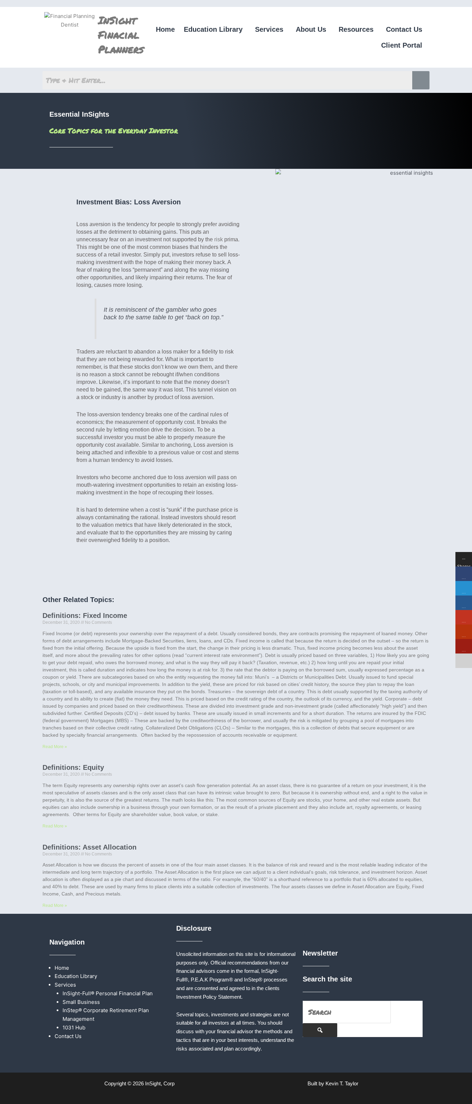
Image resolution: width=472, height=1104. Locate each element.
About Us (311, 29)
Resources (356, 29)
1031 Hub (74, 1027)
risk (218, 239)
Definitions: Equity (73, 767)
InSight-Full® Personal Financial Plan (108, 993)
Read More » (55, 746)
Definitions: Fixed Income (85, 615)
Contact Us (404, 29)
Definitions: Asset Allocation (89, 847)
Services (269, 29)
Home (165, 29)
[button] (215, 29)
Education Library (213, 29)
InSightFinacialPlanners (121, 35)
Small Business (81, 1002)
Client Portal (401, 45)
